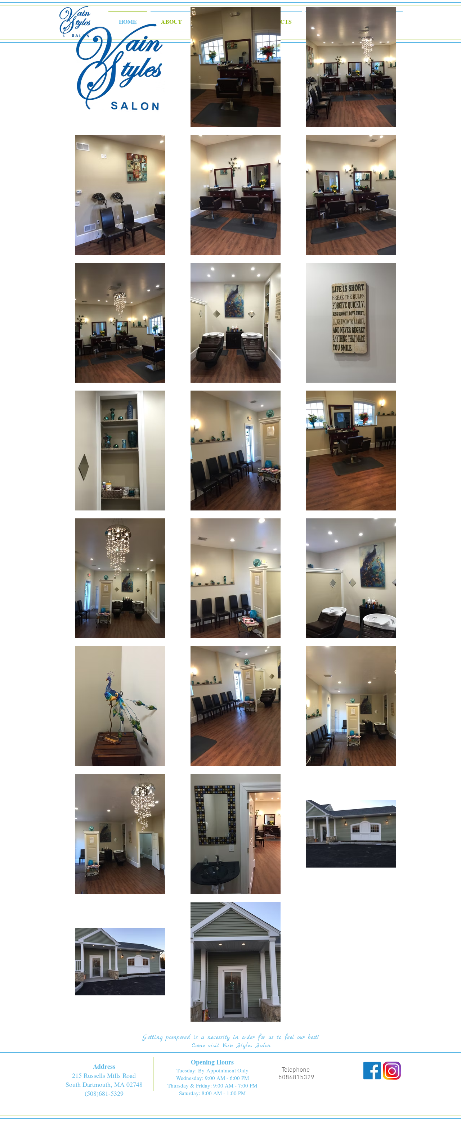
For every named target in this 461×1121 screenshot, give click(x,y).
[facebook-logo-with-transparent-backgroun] (372, 1071)
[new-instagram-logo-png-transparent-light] (392, 1071)
